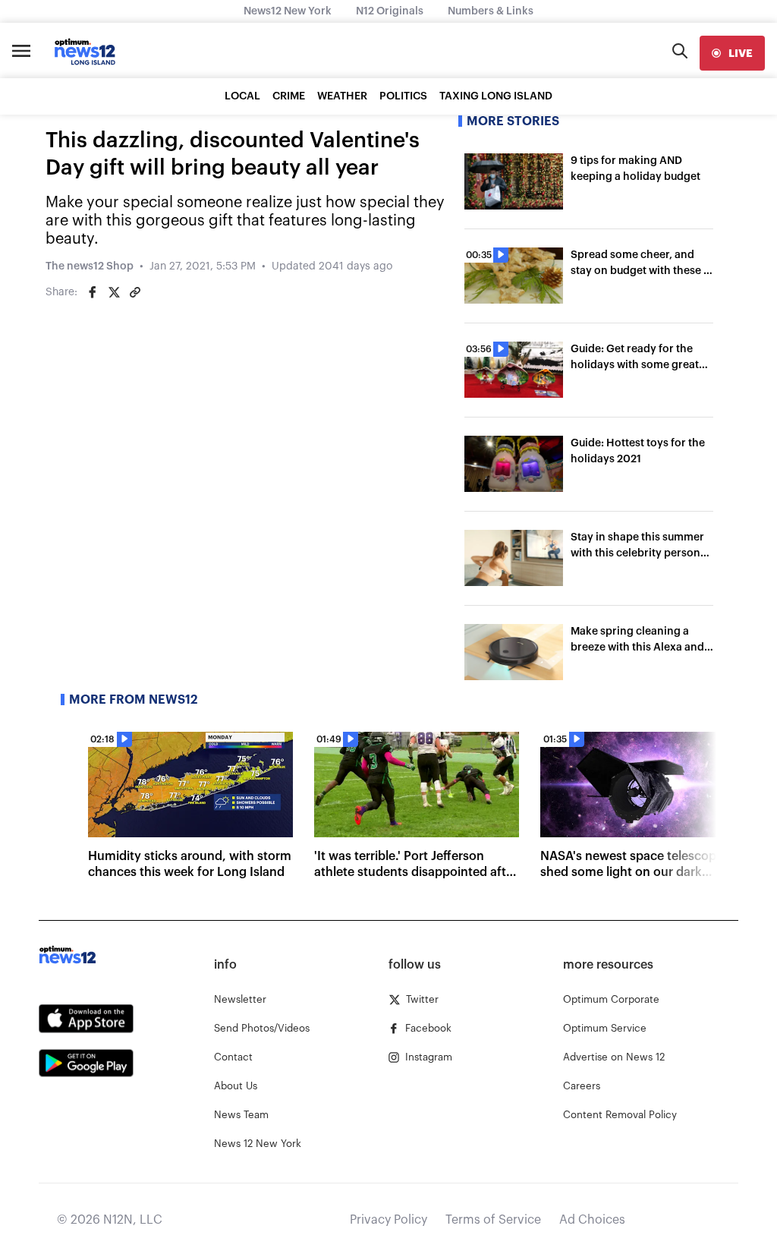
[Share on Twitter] (114, 292)
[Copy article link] (135, 292)
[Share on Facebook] (93, 292)
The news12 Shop (90, 266)
